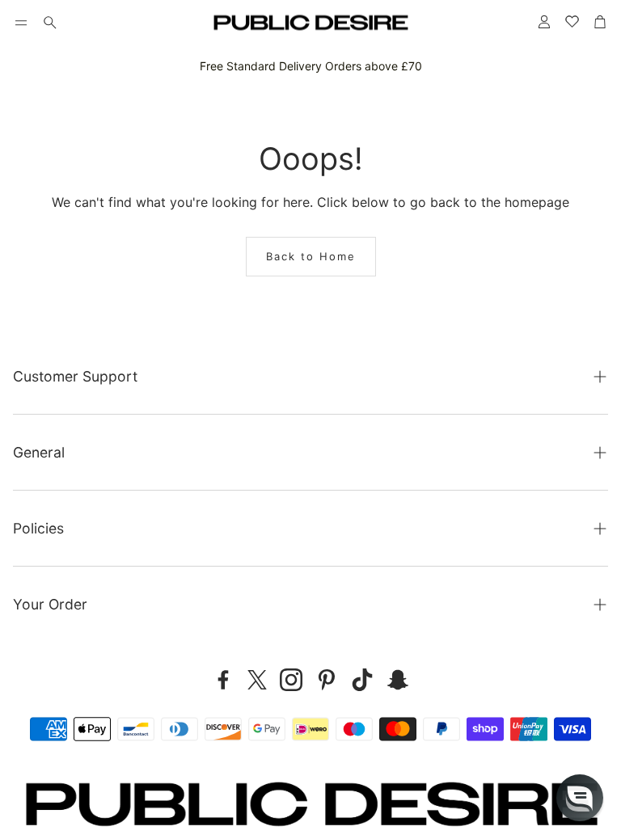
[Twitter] (257, 679)
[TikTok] (362, 679)
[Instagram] (291, 679)
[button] (21, 22)
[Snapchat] (398, 679)
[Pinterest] (326, 679)
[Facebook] (223, 679)
